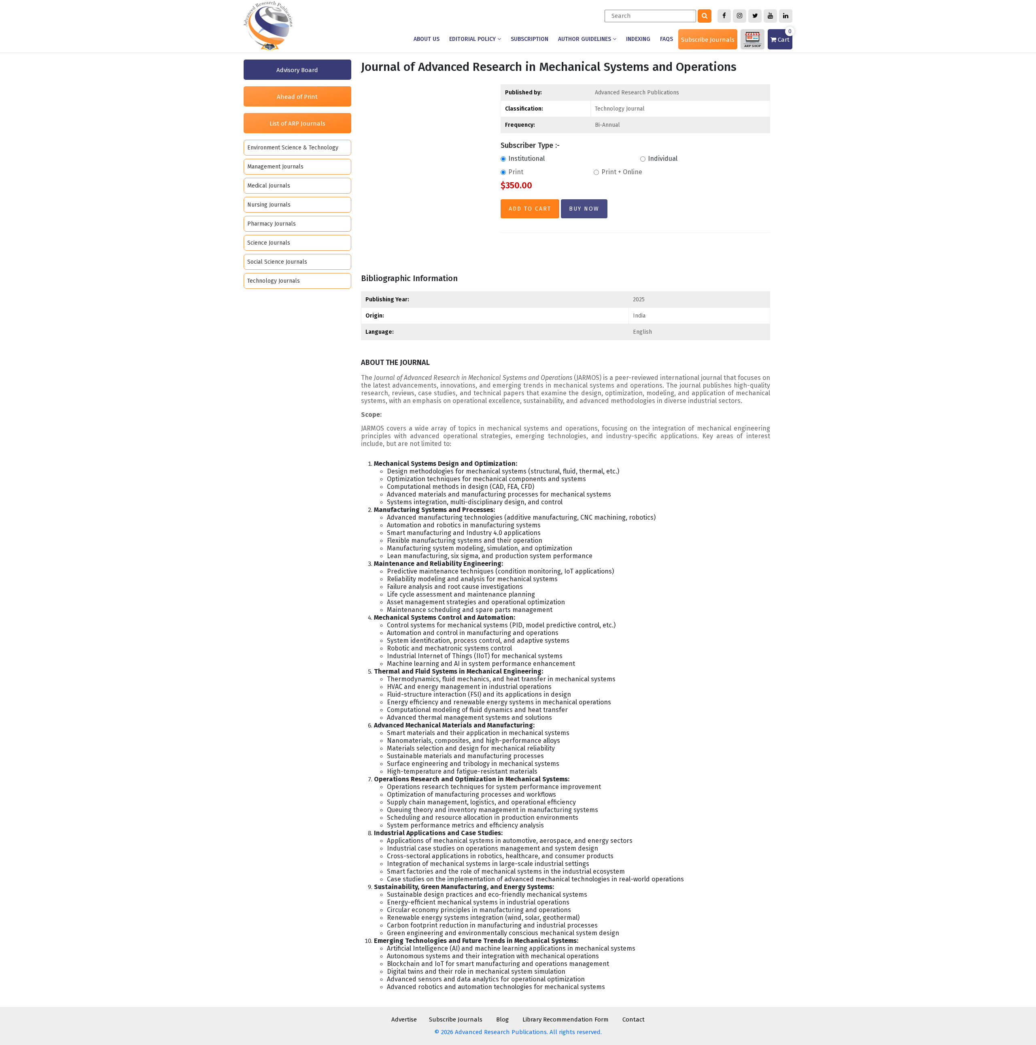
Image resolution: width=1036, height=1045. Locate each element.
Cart (784, 36)
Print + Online (621, 172)
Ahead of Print (297, 96)
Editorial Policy (473, 39)
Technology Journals (273, 280)
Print (515, 172)
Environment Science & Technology (292, 147)
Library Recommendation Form (565, 1019)
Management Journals (275, 166)
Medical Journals (268, 185)
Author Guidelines (585, 39)
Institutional (526, 158)
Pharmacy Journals (271, 223)
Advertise (404, 1019)
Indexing (638, 39)
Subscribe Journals (708, 39)
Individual (662, 158)
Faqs (666, 39)
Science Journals (268, 242)
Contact (633, 1019)
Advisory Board (297, 70)
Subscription (529, 39)
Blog (502, 1019)
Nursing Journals (269, 204)
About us (426, 39)
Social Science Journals (277, 261)
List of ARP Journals (297, 123)
